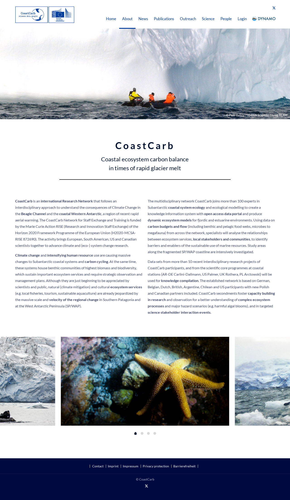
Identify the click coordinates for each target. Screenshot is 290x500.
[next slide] (281, 380)
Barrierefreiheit (184, 466)
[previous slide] (9, 380)
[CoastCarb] (44, 14)
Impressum (130, 466)
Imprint (113, 466)
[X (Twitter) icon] (274, 8)
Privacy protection (156, 466)
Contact (98, 466)
